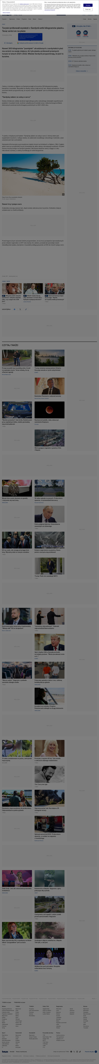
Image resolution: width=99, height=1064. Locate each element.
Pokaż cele (87, 9)
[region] (49, 7)
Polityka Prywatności (6, 12)
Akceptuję (88, 5)
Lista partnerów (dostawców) (49, 9)
